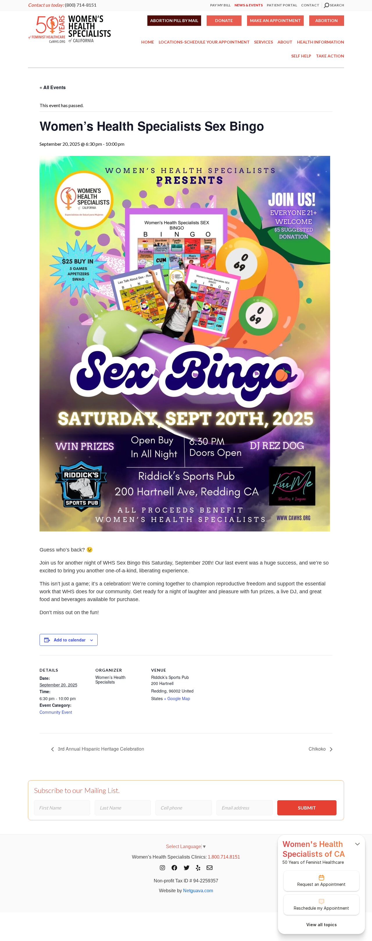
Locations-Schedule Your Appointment (204, 41)
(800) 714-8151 (80, 5)
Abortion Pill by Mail (174, 20)
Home (147, 41)
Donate (224, 20)
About (285, 41)
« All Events (53, 87)
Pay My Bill (220, 5)
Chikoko (318, 748)
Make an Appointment (275, 20)
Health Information (320, 41)
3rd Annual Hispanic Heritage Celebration (100, 748)
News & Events (249, 5)
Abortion (326, 20)
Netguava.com (198, 890)
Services (263, 41)
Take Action (330, 55)
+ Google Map (177, 698)
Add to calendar (69, 640)
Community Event (56, 712)
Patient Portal (282, 5)
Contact (310, 5)
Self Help (301, 55)
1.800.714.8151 (224, 857)
